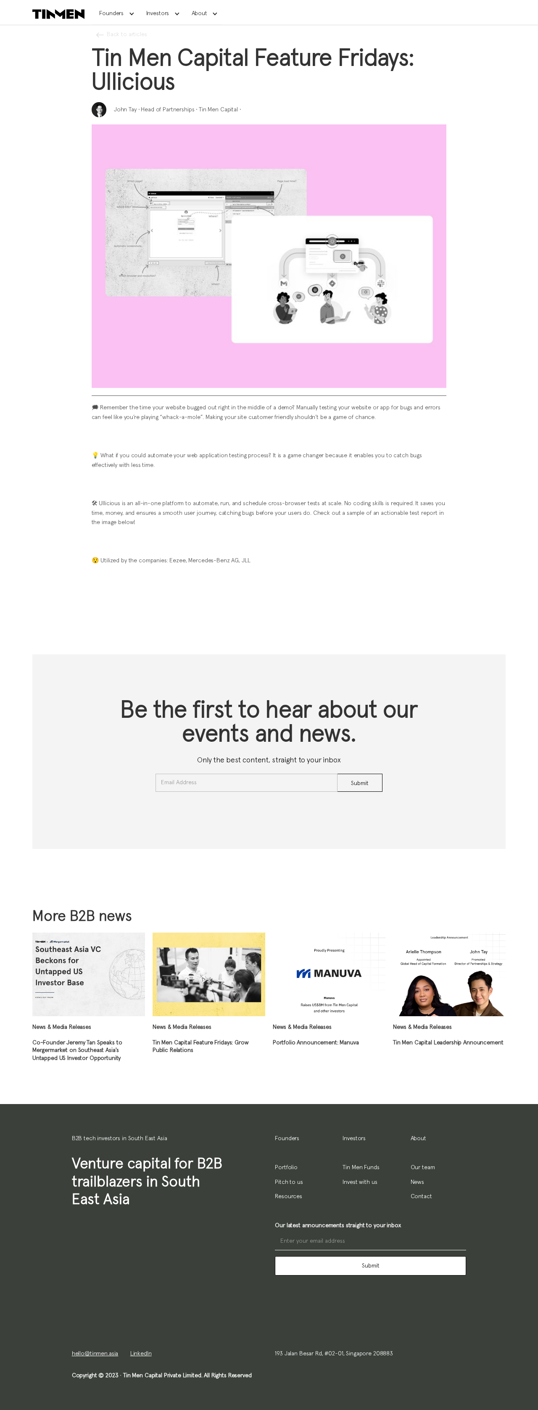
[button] (115, 13)
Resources (288, 1196)
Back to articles (127, 34)
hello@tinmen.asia (95, 1354)
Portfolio (286, 1167)
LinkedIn (141, 1354)
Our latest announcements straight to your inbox (338, 1225)
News (417, 1182)
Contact (421, 1196)
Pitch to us (289, 1182)
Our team (423, 1167)
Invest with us (360, 1182)
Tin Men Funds (361, 1167)
